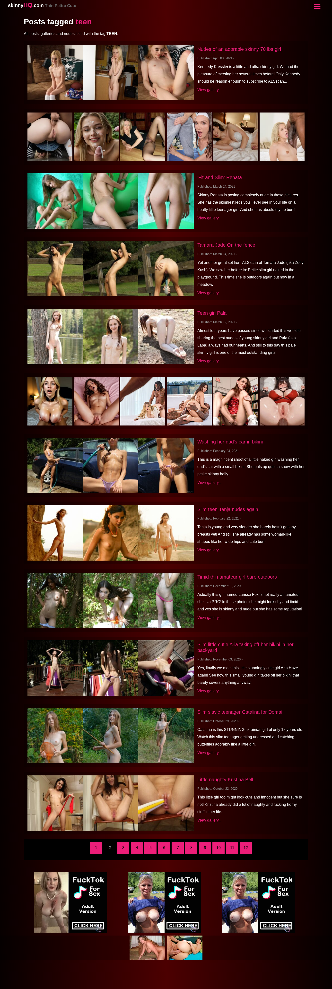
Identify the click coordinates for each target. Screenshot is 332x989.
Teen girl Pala (212, 313)
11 (232, 848)
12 (246, 848)
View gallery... (209, 90)
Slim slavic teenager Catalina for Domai (239, 712)
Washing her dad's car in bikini (230, 441)
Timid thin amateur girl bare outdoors (237, 577)
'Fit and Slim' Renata (219, 177)
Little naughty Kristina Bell (225, 779)
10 (218, 848)
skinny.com (42, 5)
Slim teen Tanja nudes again (227, 509)
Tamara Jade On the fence (226, 245)
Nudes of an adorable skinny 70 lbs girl (239, 49)
